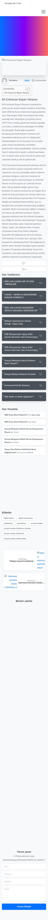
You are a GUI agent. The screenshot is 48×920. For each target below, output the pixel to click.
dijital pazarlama (26, 518)
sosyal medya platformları (15, 538)
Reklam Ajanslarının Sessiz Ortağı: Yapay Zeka (20, 822)
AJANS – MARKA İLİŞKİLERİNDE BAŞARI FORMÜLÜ (23, 705)
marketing (8, 523)
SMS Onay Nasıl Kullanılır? (16, 415)
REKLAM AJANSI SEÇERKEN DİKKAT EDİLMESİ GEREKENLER (23, 763)
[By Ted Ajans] (6, 617)
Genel (28, 34)
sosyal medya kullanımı (14, 533)
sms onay (35, 415)
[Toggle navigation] (43, 12)
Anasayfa (17, 34)
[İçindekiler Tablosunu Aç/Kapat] (26, 89)
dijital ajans (9, 518)
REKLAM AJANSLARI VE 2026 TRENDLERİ (21, 646)
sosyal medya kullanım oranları (17, 528)
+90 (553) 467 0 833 (12, 3)
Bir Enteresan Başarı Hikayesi (17, 93)
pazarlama (21, 523)
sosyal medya (37, 523)
